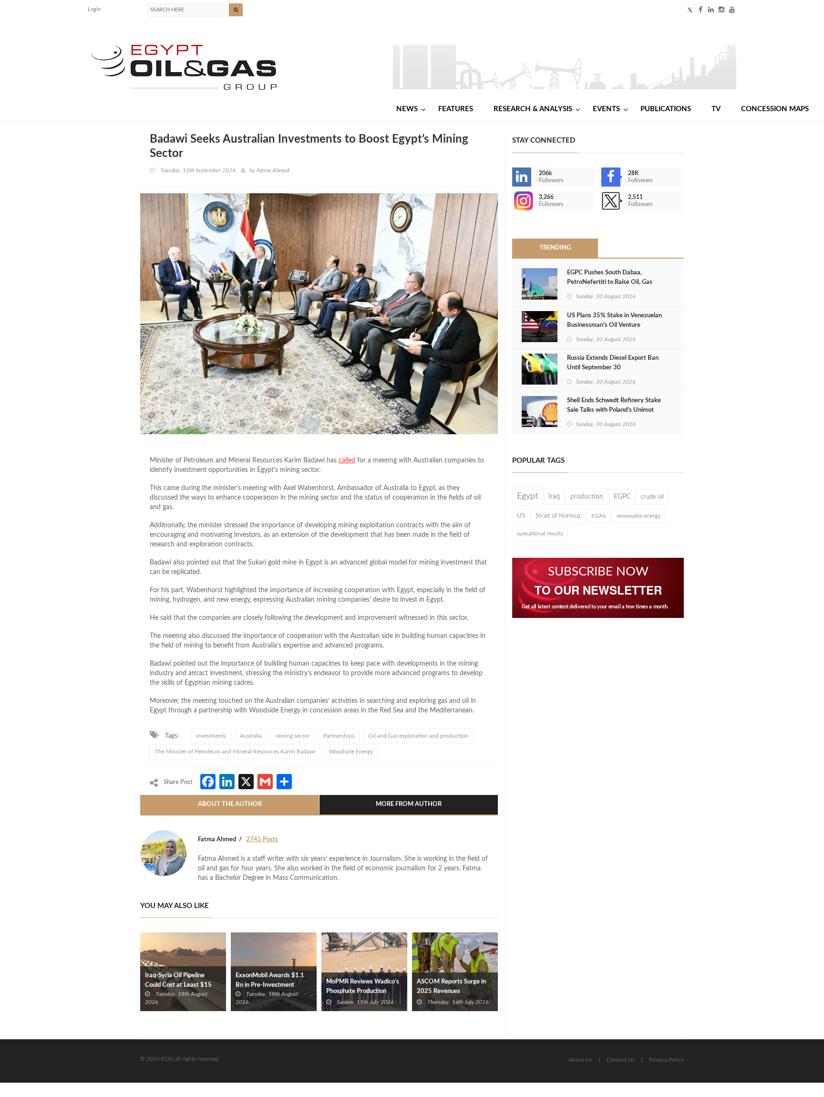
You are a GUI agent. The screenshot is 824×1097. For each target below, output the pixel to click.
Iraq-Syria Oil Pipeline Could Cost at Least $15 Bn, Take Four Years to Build (183, 985)
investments (211, 736)
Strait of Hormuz (558, 516)
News (407, 109)
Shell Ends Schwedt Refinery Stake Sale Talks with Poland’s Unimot (614, 405)
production (586, 496)
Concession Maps (775, 109)
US (521, 516)
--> (513, 200)
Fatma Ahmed (273, 170)
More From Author (409, 804)
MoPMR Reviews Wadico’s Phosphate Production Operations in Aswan (362, 991)
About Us (580, 1060)
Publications (665, 109)
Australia (251, 736)
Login (94, 9)
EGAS (598, 516)
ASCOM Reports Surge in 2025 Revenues (451, 986)
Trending (555, 248)
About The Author (230, 804)
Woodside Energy (351, 751)
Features (455, 109)
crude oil (652, 497)
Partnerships (338, 736)
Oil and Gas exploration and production (418, 736)
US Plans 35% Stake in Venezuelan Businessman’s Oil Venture (614, 320)
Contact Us (621, 1060)
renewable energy (638, 516)
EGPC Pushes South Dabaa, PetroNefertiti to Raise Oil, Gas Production (609, 282)
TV (716, 109)
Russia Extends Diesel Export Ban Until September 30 (613, 363)
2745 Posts (262, 839)
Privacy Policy (666, 1060)
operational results (540, 533)
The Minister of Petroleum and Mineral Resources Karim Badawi (235, 751)
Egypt (527, 496)
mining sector (292, 736)
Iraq (554, 496)
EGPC (622, 496)
